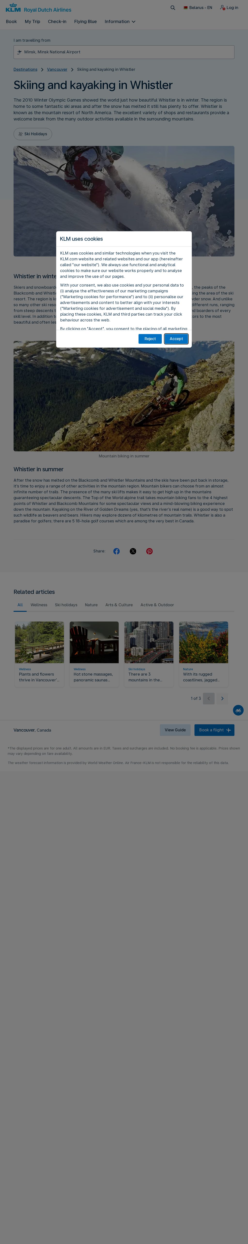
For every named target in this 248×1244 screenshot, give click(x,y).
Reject (150, 338)
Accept (176, 338)
